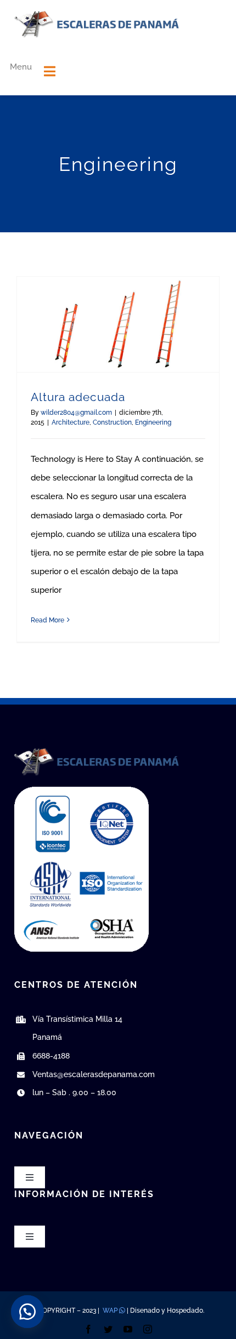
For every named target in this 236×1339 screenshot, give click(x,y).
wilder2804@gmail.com (76, 412)
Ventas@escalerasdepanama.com (93, 1074)
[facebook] (88, 1329)
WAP (110, 1310)
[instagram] (147, 1329)
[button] (27, 1311)
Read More (47, 620)
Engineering (153, 422)
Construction (112, 422)
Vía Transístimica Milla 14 (77, 1019)
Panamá (47, 1037)
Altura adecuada (78, 397)
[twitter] (108, 1329)
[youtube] (127, 1329)
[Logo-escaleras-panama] (96, 15)
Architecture (70, 422)
